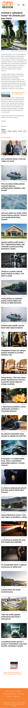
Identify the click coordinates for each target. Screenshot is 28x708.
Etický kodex (16, 696)
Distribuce (18, 691)
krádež (15, 131)
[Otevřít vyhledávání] (18, 5)
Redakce (9, 696)
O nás (7, 691)
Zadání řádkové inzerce (9, 694)
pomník (20, 131)
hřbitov (4, 131)
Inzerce (12, 691)
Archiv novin (20, 694)
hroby (9, 131)
